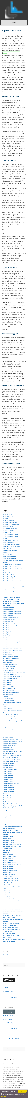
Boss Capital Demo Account (11, 623)
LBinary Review (7, 735)
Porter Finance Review (9, 812)
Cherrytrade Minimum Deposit (11, 642)
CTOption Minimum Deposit (11, 658)
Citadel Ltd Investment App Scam (12, 648)
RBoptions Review (8, 824)
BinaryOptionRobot (8, 609)
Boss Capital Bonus (8, 621)
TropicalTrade (7, 872)
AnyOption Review (8, 548)
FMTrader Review (8, 694)
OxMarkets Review (8, 802)
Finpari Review (7, 682)
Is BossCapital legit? (9, 729)
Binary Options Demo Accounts (12, 583)
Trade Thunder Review (9, 856)
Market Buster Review (9, 745)
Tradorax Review (8, 866)
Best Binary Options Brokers (11, 566)
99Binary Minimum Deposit (10, 540)
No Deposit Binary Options (10, 761)
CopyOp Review (7, 654)
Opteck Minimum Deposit (10, 769)
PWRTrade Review (8, 820)
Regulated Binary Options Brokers (12, 826)
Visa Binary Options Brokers (11, 905)
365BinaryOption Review (10, 528)
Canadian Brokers (8, 640)
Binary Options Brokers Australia (12, 581)
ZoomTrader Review (9, 941)
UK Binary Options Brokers (10, 878)
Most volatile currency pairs (11, 757)
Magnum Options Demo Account (12, 741)
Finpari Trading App (8, 686)
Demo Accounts (7, 662)
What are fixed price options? (11, 907)
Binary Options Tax (8, 593)
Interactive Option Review (10, 725)
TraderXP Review (8, 860)
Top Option (6, 850)
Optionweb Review (8, 799)
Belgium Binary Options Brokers (12, 564)
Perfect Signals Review (9, 808)
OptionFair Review (8, 785)
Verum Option (7, 897)
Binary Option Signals (9, 577)
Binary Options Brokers (9, 579)
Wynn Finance (7, 937)
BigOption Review (8, 572)
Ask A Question (7, 554)
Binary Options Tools (9, 595)
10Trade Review (7, 514)
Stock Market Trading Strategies (12, 832)
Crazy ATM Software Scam (10, 656)
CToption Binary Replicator (12, 599)
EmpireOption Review (9, 666)
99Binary (5, 538)
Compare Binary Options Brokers (12, 650)
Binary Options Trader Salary (11, 601)
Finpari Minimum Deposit (10, 678)
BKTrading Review (8, 615)
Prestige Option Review (9, 816)
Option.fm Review (8, 775)
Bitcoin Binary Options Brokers (12, 611)
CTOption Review (8, 660)
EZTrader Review (8, 670)
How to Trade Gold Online (10, 717)
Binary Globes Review (9, 575)
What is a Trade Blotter (9, 925)
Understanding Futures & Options (12, 886)
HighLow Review (7, 708)
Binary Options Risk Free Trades (12, 585)
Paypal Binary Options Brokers (11, 804)
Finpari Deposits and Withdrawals (12, 676)
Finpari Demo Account (9, 674)
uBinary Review (7, 876)
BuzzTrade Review (8, 638)
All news (5, 954)
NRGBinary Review (8, 767)
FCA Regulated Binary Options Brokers (14, 672)
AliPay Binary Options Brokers (11, 544)
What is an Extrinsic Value (10, 927)
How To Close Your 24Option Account (14, 715)
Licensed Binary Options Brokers (12, 739)
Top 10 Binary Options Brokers (12, 844)
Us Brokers (6, 895)
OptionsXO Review (8, 793)
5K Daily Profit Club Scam (10, 532)
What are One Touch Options (11, 909)
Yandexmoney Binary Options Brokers (14, 939)
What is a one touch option (11, 923)
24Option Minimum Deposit (11, 524)
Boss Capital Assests (9, 619)
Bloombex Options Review (10, 617)
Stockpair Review (8, 836)
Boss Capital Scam (8, 630)
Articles (5, 552)
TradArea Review (8, 854)
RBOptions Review (8, 822)
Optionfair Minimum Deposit (11, 783)
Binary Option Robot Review (12, 597)
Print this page (14, 1038)
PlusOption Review (8, 810)
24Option (5, 518)
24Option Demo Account (10, 522)
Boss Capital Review (8, 628)
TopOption (6, 852)
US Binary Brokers (8, 888)
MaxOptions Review (8, 753)
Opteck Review (7, 771)
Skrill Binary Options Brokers (11, 830)
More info (3, 1096)
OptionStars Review (8, 791)
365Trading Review (8, 530)
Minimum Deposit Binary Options (12, 755)
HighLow (5, 706)
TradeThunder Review (9, 862)
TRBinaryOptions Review (10, 870)
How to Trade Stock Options (11, 719)
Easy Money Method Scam (10, 664)
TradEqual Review (8, 858)
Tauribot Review (7, 838)
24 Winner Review (8, 516)
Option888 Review (8, 781)
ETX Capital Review (8, 668)
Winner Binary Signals (9, 933)
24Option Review (8, 526)
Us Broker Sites (7, 893)
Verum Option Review (9, 899)
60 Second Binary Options (10, 534)
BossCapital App (7, 632)
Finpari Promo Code (8, 680)
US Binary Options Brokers (10, 891)
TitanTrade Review (8, 840)
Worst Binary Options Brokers (11, 935)
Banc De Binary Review (9, 556)
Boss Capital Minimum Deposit (12, 626)
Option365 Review (8, 779)
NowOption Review (8, 765)
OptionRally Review (8, 789)
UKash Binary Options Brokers (11, 882)
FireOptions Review (8, 690)
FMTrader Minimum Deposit (11, 692)
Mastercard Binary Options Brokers (13, 751)
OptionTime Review (8, 795)
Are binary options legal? (10, 550)
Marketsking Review (8, 747)
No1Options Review (8, 763)
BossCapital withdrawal (9, 634)
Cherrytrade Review (8, 644)
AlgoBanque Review (8, 542)
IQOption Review (8, 727)
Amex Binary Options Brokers (11, 546)
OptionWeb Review (8, 797)
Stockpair (5, 834)
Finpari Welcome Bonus (9, 688)
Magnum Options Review (10, 743)
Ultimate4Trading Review (10, 884)
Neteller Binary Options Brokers (12, 759)
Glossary (5, 696)
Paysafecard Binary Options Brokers (13, 806)
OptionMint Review (8, 787)
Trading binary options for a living (13, 864)
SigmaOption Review (9, 828)
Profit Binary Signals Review (11, 818)
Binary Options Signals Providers (12, 591)
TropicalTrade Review (9, 874)
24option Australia (8, 520)
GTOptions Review (8, 700)
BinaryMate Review (8, 607)
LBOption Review (8, 737)
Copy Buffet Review (8, 652)
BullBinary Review (8, 636)
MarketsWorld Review (9, 749)
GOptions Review (8, 698)
